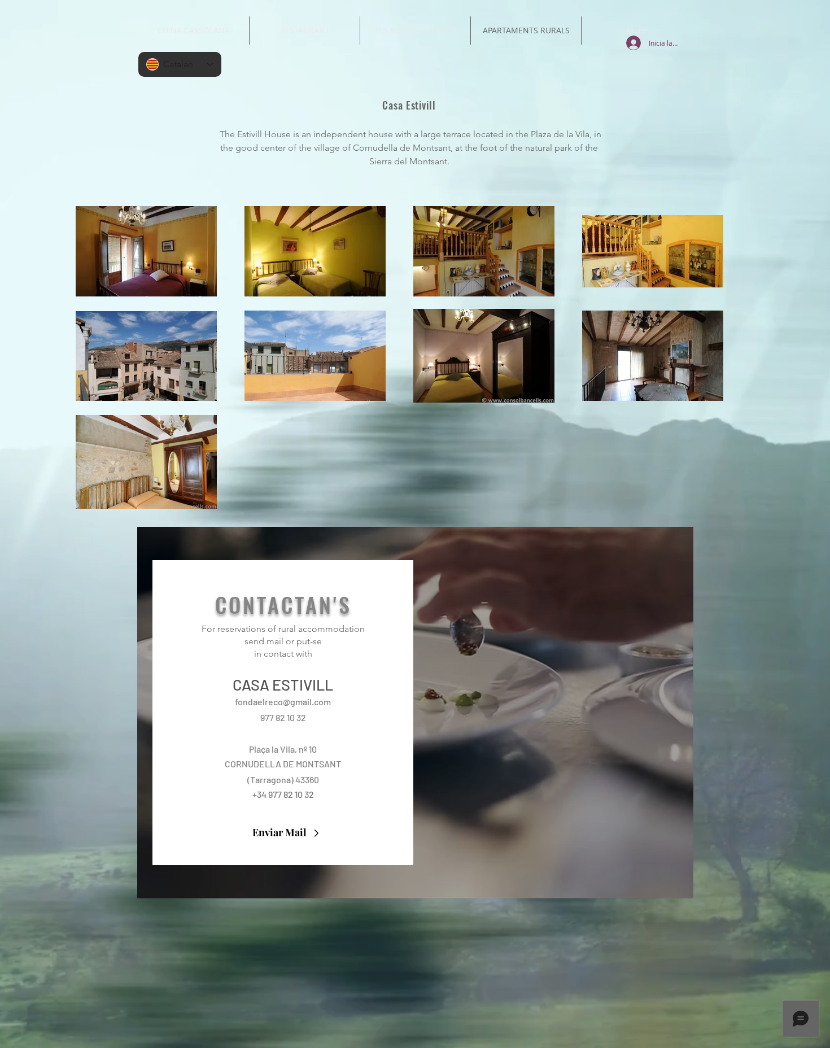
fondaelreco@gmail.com (283, 701)
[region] (415, 712)
